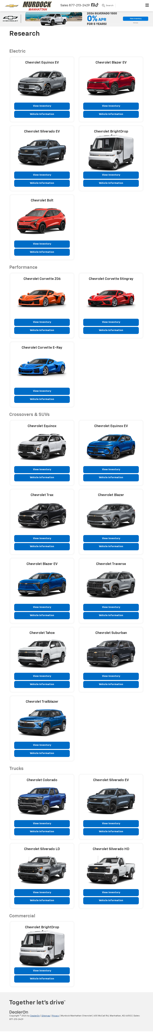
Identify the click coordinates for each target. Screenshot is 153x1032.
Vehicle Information (42, 114)
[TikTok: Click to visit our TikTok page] (97, 5)
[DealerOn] (18, 1012)
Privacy (55, 1016)
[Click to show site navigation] (147, 5)
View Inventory (42, 106)
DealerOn (35, 1016)
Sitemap (45, 1016)
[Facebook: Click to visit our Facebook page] (93, 5)
